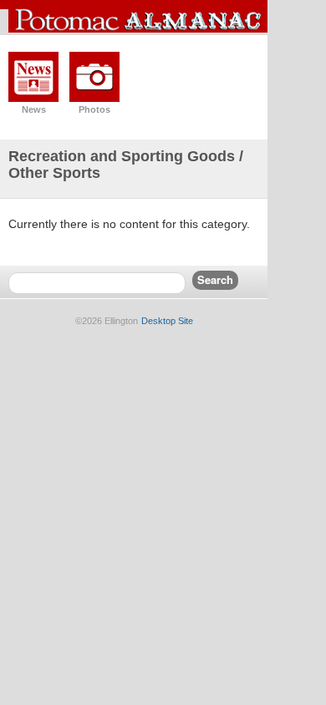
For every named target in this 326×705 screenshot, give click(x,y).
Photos (94, 109)
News (34, 109)
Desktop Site (167, 321)
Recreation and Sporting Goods (121, 156)
